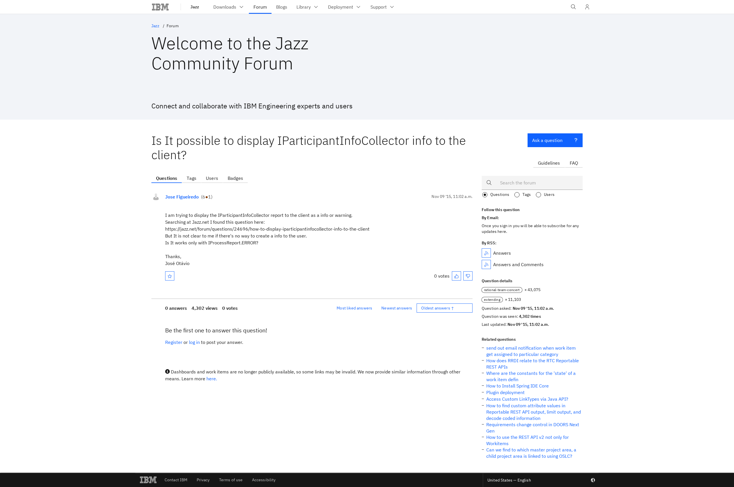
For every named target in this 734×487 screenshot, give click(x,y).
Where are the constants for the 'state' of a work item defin (531, 376)
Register (173, 342)
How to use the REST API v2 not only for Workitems (527, 440)
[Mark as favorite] (169, 275)
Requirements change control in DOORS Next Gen (532, 428)
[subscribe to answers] (486, 253)
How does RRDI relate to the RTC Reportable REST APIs (532, 364)
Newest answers (396, 308)
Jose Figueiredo (182, 197)
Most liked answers (354, 308)
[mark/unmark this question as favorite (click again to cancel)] (169, 275)
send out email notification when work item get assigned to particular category (531, 351)
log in (194, 342)
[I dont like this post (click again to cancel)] (468, 275)
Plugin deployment (505, 392)
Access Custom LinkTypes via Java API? (527, 399)
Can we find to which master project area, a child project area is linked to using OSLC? (531, 453)
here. (211, 378)
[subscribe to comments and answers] (486, 264)
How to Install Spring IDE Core (517, 386)
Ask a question (547, 140)
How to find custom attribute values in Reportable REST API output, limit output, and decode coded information (533, 412)
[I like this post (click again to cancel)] (456, 275)
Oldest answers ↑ (437, 308)
